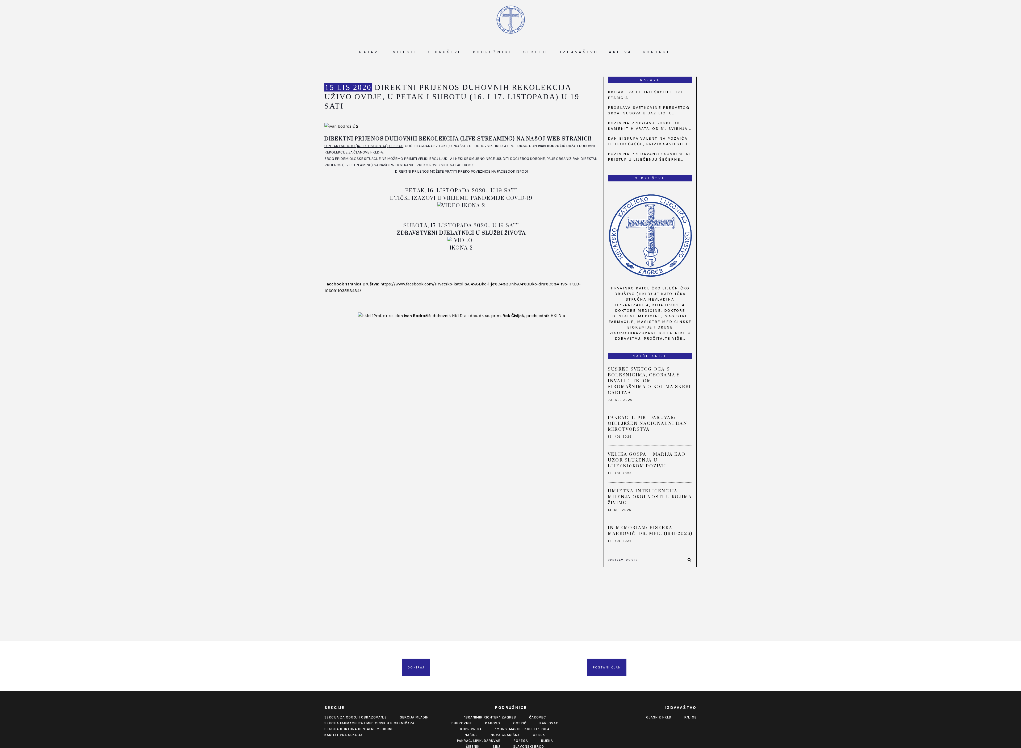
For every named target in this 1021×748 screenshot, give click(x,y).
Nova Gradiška (505, 735)
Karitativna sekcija (343, 735)
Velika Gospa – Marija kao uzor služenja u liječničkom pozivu (646, 460)
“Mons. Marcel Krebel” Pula (522, 729)
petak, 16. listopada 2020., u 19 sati (461, 191)
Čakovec (537, 717)
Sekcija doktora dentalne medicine (359, 729)
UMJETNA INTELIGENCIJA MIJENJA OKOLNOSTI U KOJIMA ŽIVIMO (650, 496)
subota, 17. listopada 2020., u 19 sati (461, 225)
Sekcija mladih (414, 717)
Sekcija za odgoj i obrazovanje (355, 717)
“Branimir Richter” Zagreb (490, 717)
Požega (521, 741)
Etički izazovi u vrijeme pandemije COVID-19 (461, 198)
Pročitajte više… (665, 338)
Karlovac (549, 723)
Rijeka (547, 741)
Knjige (690, 717)
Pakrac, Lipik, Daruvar (479, 741)
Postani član (607, 667)
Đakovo (492, 723)
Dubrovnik (461, 723)
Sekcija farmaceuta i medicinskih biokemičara (369, 723)
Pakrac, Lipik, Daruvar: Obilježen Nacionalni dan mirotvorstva (647, 423)
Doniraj (416, 667)
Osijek (539, 735)
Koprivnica (471, 729)
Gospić (519, 723)
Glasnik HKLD (658, 717)
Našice (471, 735)
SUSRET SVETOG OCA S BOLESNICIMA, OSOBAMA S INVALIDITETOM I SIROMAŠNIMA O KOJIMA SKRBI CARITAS (649, 381)
